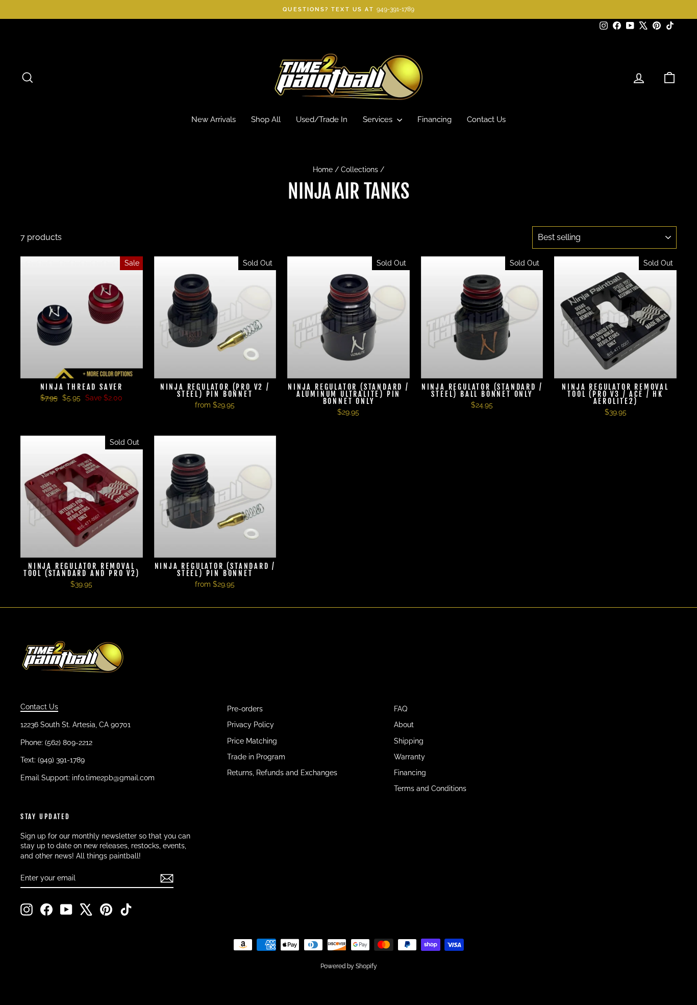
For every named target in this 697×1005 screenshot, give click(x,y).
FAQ (400, 709)
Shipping (409, 741)
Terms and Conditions (430, 788)
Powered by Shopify (348, 966)
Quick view (81, 368)
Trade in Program (256, 757)
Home (323, 169)
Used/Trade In (321, 119)
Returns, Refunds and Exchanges (282, 773)
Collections (359, 169)
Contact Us (486, 119)
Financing (434, 119)
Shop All (266, 119)
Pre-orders (245, 709)
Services (378, 119)
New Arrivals (213, 119)
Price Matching (252, 741)
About (404, 725)
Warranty (409, 757)
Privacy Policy (250, 725)
